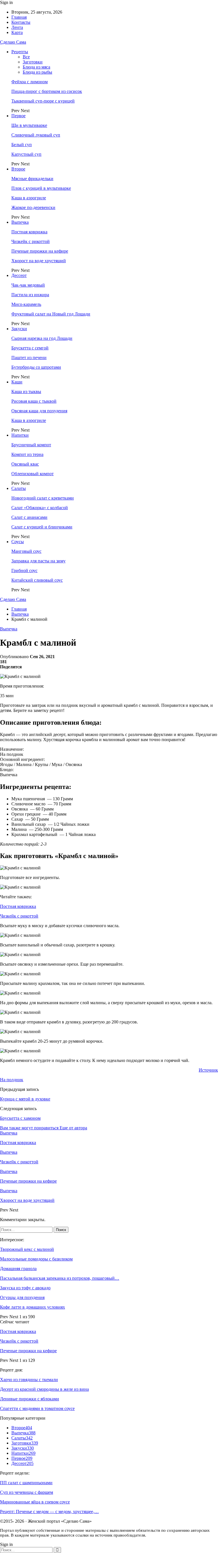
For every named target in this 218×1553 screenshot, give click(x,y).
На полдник (11, 1079)
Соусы (17, 541)
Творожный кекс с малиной (27, 1249)
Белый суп (21, 144)
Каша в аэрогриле (28, 197)
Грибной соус (24, 570)
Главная (19, 17)
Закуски (19, 328)
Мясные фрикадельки (32, 178)
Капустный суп (26, 154)
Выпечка (20, 222)
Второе (18, 169)
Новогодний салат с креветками (42, 498)
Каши (16, 381)
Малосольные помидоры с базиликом (36, 1259)
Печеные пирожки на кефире (39, 251)
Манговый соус (26, 551)
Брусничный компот (31, 444)
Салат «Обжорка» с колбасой (39, 507)
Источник (208, 1070)
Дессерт (19, 275)
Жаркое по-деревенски (33, 207)
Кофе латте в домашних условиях (32, 1307)
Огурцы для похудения (22, 1297)
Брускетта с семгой (30, 347)
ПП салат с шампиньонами (26, 1482)
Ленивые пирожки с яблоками (29, 1398)
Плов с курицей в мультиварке (41, 188)
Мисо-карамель (26, 304)
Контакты (20, 22)
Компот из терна (27, 454)
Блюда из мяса (36, 67)
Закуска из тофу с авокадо (25, 1287)
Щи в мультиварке (29, 125)
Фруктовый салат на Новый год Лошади (50, 314)
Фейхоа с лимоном (29, 81)
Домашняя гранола (18, 1268)
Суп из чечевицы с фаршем (26, 1492)
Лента (17, 27)
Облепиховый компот (32, 473)
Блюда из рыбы (37, 72)
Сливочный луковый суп (35, 135)
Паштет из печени (29, 357)
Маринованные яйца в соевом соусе (35, 1501)
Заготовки (33, 61)
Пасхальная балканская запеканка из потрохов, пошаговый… (59, 1278)
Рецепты (19, 51)
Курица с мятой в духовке (25, 1099)
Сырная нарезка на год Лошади (41, 338)
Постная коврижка (29, 231)
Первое (18, 115)
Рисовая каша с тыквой (33, 401)
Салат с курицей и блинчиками (41, 526)
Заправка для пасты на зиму (38, 560)
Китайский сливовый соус (37, 580)
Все (26, 56)
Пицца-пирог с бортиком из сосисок (46, 91)
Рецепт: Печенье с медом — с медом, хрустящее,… (49, 1511)
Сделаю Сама (13, 42)
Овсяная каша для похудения (39, 410)
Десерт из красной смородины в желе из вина (44, 1389)
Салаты (18, 488)
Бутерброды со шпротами (36, 367)
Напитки (20, 435)
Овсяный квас (25, 464)
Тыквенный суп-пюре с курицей (43, 101)
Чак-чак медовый (28, 285)
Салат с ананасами (29, 517)
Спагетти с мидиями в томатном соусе (37, 1408)
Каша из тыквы (26, 391)
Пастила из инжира (30, 294)
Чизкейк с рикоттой (30, 241)
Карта (17, 32)
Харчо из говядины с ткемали (29, 1379)
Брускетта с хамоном (20, 1118)
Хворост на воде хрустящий (38, 260)
